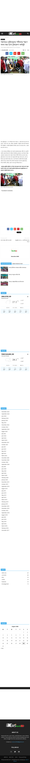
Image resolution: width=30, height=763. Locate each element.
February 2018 (5, 528)
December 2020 (5, 458)
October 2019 (5, 484)
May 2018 (4, 521)
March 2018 (4, 526)
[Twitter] (15, 751)
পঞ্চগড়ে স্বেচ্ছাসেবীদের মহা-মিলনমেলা (16, 281)
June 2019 (4, 493)
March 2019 (4, 499)
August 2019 (4, 488)
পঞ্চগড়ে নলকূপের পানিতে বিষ (14, 274)
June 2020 (4, 468)
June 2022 (4, 436)
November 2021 (5, 442)
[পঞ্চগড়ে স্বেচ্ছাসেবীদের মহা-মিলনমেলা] (4, 283)
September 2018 (5, 512)
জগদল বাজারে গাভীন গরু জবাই (6, 240)
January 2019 (5, 504)
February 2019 (5, 501)
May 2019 (4, 495)
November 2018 (5, 508)
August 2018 (4, 515)
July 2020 (4, 466)
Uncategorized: (5, 584)
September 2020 (5, 464)
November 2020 (5, 460)
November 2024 (5, 411)
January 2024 (5, 420)
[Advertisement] (15, 16)
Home (2, 37)
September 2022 (5, 429)
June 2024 (4, 416)
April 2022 (4, 438)
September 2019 (5, 486)
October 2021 (5, 444)
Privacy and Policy (22, 757)
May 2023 (4, 422)
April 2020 (4, 473)
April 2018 (4, 523)
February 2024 (5, 418)
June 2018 (4, 519)
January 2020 (5, 479)
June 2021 (4, 449)
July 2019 (4, 490)
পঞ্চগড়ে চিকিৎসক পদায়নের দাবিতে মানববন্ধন (17, 267)
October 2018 (5, 510)
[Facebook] (11, 751)
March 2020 (4, 475)
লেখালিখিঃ (3, 579)
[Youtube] (18, 751)
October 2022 (5, 427)
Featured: (4, 581)
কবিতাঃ (3, 577)
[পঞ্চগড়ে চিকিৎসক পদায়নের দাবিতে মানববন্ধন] (4, 269)
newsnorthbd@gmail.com (18, 742)
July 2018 (4, 517)
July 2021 (4, 447)
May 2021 (4, 451)
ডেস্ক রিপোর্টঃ (4, 575)
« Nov (2, 648)
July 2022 (4, 433)
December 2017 (5, 530)
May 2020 (4, 471)
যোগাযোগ (16, 757)
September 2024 (5, 414)
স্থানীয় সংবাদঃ (7, 37)
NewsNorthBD (5, 50)
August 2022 (4, 431)
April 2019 (4, 497)
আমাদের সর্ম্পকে (11, 757)
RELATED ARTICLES (6, 263)
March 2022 (4, 440)
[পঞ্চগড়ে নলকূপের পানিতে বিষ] (4, 276)
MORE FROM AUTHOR (17, 263)
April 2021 (4, 453)
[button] (28, 34)
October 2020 (5, 462)
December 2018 (5, 506)
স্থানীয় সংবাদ (6, 757)
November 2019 (5, 482)
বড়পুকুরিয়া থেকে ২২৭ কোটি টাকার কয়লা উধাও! (22, 241)
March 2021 (4, 455)
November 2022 (5, 425)
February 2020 (5, 477)
